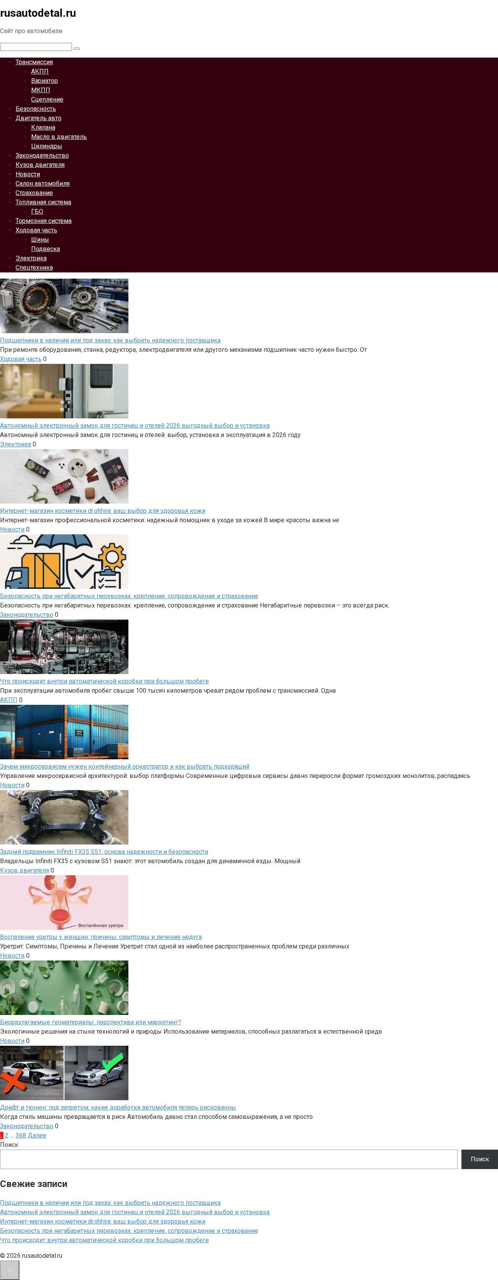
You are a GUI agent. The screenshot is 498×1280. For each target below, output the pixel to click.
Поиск (9, 1144)
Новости (28, 174)
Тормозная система (44, 221)
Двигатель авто (38, 118)
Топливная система (43, 202)
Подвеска (45, 249)
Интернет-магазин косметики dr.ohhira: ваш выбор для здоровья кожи (102, 1221)
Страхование (34, 193)
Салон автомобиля (43, 183)
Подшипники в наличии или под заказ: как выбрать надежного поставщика (110, 1202)
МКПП (40, 90)
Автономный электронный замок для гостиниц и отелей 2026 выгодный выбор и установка (135, 1212)
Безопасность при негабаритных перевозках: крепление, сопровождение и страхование (129, 1230)
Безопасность (36, 108)
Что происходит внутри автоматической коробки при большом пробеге (104, 1240)
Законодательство (42, 155)
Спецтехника (34, 267)
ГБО (37, 211)
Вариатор (44, 80)
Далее (37, 1135)
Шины (40, 239)
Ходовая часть (36, 230)
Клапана (43, 127)
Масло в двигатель (59, 136)
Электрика (31, 258)
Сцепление (47, 99)
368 (21, 1135)
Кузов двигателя (40, 165)
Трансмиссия (34, 62)
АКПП (40, 71)
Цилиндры (46, 146)
